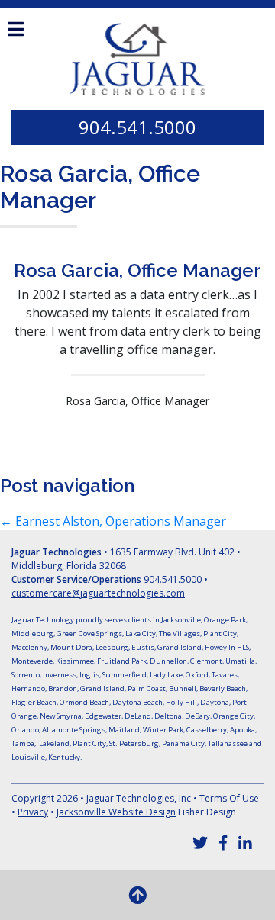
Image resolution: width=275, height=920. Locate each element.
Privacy (33, 812)
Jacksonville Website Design (116, 812)
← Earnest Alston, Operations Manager (113, 521)
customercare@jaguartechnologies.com (98, 593)
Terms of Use (229, 798)
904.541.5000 (137, 127)
